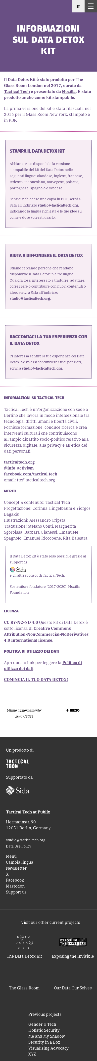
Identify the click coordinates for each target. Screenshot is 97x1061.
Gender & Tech (42, 1024)
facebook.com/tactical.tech (30, 473)
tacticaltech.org (19, 462)
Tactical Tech (17, 91)
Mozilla (69, 91)
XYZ (32, 1054)
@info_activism (19, 468)
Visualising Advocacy (48, 1048)
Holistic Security (44, 1030)
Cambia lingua (19, 862)
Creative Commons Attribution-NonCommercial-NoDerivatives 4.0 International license (46, 634)
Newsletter (16, 868)
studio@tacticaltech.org (58, 205)
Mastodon (15, 886)
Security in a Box (44, 1042)
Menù (11, 856)
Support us (16, 892)
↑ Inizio (73, 710)
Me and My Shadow (46, 1036)
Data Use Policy (18, 846)
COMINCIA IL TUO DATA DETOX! (36, 679)
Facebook (15, 880)
